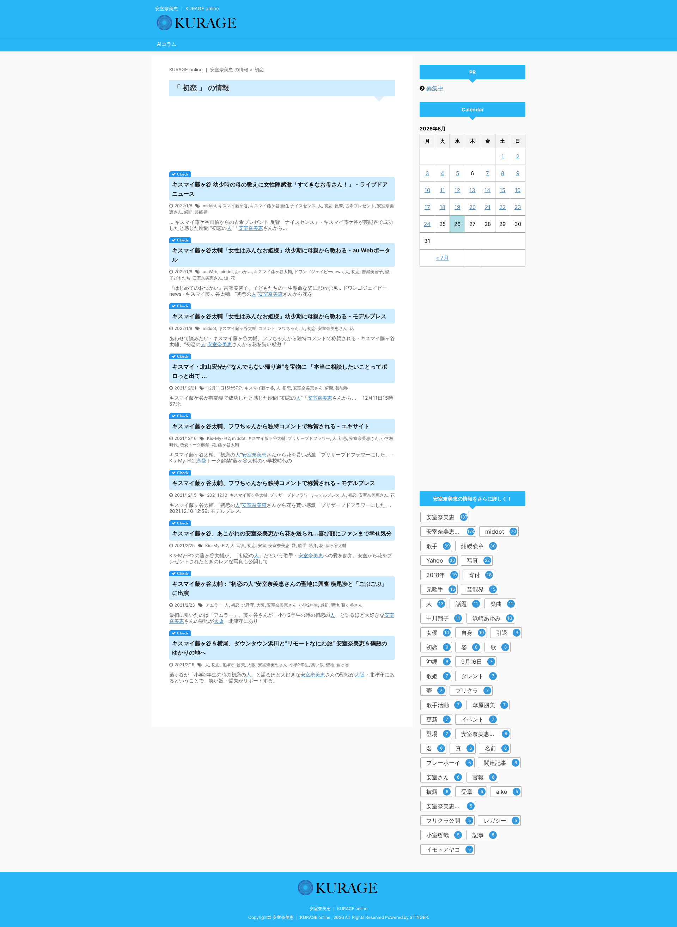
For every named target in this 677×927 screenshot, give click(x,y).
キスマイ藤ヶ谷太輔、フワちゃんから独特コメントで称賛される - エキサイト (271, 426)
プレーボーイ (448, 762)
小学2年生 (308, 605)
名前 (496, 748)
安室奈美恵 (250, 228)
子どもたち (179, 278)
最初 (324, 605)
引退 (507, 632)
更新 (437, 719)
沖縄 (437, 661)
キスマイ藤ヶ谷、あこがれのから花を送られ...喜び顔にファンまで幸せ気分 (282, 533)
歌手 (302, 545)
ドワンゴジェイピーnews (318, 271)
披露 (437, 791)
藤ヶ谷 (342, 664)
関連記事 (500, 762)
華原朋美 (489, 704)
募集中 (434, 88)
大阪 (260, 605)
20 (472, 207)
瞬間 (188, 212)
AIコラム (166, 44)
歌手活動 (442, 704)
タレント (477, 676)
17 (427, 207)
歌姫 (437, 676)
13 (472, 190)
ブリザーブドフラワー (309, 438)
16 (517, 190)
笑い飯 (317, 664)
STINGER (419, 917)
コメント (266, 328)
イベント (477, 719)
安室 (262, 545)
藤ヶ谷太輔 (228, 444)
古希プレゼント (360, 205)
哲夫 (241, 664)
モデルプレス (327, 495)
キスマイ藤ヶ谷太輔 (273, 271)
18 (442, 207)
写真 (241, 545)
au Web (210, 271)
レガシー (500, 820)
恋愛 (201, 461)
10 (427, 190)
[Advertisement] (282, 131)
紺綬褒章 (478, 546)
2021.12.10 (217, 495)
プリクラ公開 (448, 820)
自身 (472, 632)
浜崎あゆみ (492, 618)
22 (502, 207)
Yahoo (440, 560)
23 (517, 207)
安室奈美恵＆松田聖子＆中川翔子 (451, 806)
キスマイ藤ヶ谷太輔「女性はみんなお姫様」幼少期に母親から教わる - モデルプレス (279, 316)
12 (457, 190)
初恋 (328, 205)
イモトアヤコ (448, 849)
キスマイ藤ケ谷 (233, 205)
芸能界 (201, 212)
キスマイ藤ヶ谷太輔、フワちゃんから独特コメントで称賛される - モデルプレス (273, 482)
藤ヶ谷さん (351, 605)
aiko (507, 791)
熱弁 (313, 545)
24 (427, 224)
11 (442, 190)
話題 (467, 603)
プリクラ (472, 690)
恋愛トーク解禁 (194, 444)
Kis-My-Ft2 (218, 438)
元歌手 (440, 589)
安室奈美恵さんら (484, 733)
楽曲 (501, 603)
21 (487, 207)
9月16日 (477, 661)
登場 (437, 733)
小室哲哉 (442, 835)
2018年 (441, 574)
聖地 (335, 605)
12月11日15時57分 (224, 388)
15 (502, 190)
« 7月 (442, 257)
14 (487, 190)
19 (457, 207)
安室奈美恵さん (207, 278)
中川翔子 (443, 618)
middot (209, 205)
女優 (437, 632)
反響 (339, 205)
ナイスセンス (303, 205)
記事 (483, 835)
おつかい (243, 271)
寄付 (480, 574)
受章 (472, 791)
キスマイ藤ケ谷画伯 (269, 205)
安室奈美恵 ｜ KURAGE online (338, 908)
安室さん (442, 777)
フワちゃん (288, 328)
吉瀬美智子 (372, 271)
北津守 (248, 605)
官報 (483, 777)
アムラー (214, 605)
